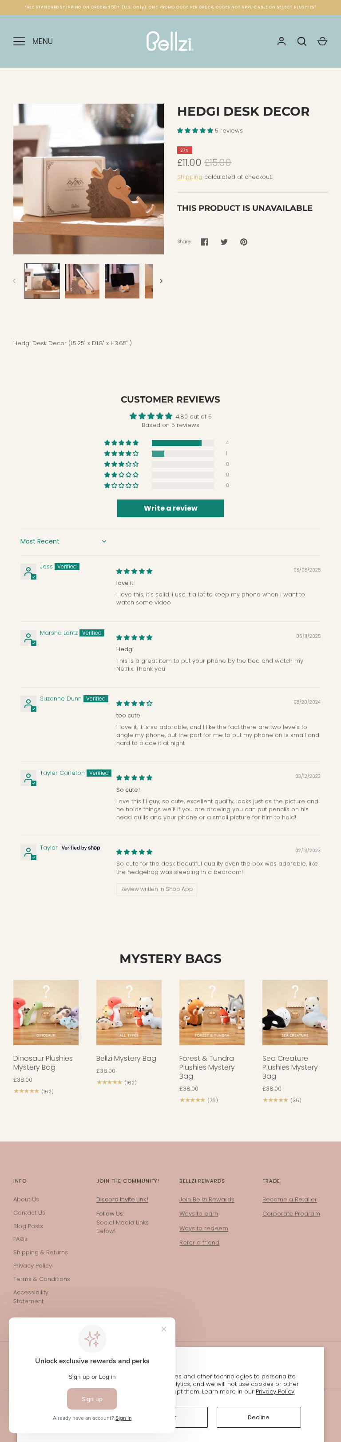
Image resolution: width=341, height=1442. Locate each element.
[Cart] (322, 41)
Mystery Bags (170, 958)
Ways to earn (198, 1213)
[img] (134, 571)
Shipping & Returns (40, 1252)
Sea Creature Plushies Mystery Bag (290, 1067)
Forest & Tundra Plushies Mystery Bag (207, 1067)
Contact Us (29, 1212)
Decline (259, 1417)
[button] (196, 130)
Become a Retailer (289, 1199)
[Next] (162, 281)
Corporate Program (291, 1213)
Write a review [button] (171, 508)
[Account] (281, 41)
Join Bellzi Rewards (206, 1199)
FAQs (20, 1239)
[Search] (302, 41)
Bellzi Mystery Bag (126, 1058)
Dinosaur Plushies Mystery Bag (43, 1062)
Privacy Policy (275, 1391)
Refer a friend (199, 1242)
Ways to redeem (203, 1228)
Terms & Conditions (41, 1279)
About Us (26, 1199)
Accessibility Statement (30, 1296)
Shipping (189, 177)
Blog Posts (28, 1226)
